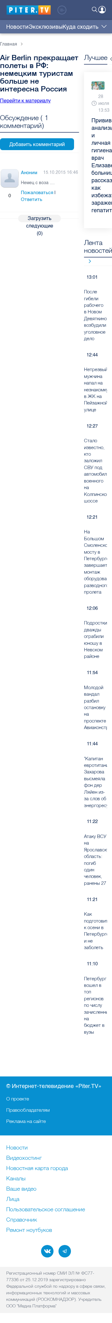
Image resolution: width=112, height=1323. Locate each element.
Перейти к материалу (25, 101)
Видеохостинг (24, 1158)
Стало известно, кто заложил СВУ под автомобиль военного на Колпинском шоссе (95, 471)
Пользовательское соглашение (45, 1210)
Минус (16, 195)
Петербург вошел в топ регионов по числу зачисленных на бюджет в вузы (95, 1005)
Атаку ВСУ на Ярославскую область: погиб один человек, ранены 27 (95, 859)
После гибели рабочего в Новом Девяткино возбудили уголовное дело (95, 315)
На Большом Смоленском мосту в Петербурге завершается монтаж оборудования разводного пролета (95, 562)
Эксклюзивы (46, 26)
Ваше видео (21, 1189)
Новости (17, 26)
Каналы (16, 1179)
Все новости (87, 261)
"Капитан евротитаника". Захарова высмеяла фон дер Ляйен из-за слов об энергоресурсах (95, 782)
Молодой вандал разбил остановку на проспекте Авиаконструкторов (95, 707)
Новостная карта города (37, 1168)
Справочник (21, 1220)
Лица (12, 1199)
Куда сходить (80, 26)
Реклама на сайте (26, 1121)
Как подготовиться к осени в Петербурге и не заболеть (95, 930)
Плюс (3, 195)
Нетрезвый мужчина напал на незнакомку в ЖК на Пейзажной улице (95, 389)
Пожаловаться (37, 192)
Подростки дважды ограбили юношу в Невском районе (95, 639)
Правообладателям (28, 1109)
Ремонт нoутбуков (29, 1230)
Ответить (31, 199)
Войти (102, 9)
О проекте (17, 1098)
